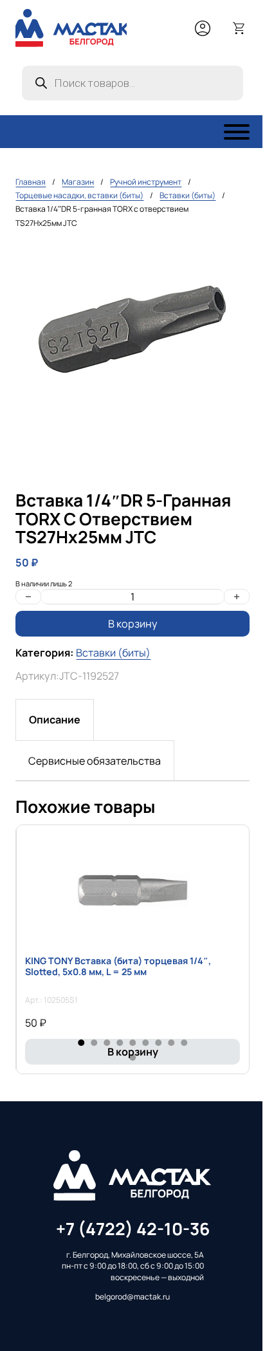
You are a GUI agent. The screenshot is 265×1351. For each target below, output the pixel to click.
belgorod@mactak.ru (132, 1296)
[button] (232, 258)
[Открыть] (237, 132)
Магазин (78, 181)
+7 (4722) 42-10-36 (133, 1228)
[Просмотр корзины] (239, 28)
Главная (30, 181)
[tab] (54, 719)
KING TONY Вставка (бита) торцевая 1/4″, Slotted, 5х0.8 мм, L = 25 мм (118, 966)
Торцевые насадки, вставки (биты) (79, 195)
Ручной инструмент (145, 181)
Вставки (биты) (187, 195)
